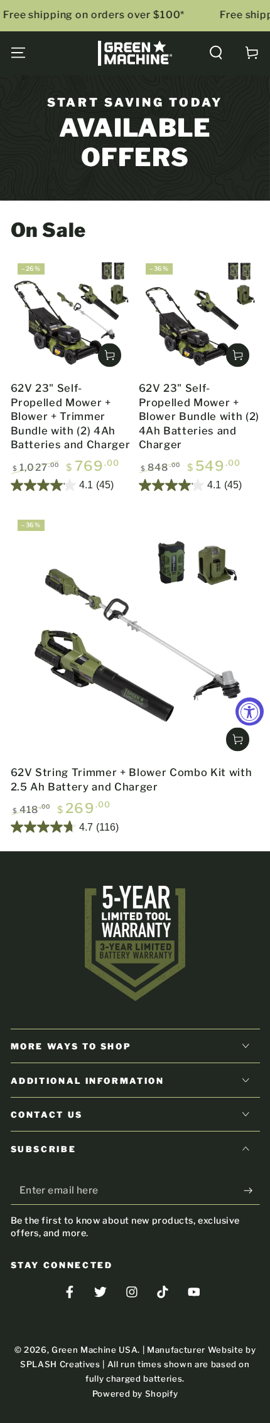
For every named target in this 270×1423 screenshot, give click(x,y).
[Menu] (18, 53)
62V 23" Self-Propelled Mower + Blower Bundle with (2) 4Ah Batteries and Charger (199, 416)
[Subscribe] (251, 1190)
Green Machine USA (94, 1350)
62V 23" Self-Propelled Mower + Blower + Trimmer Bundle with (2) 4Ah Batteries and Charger (71, 416)
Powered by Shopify (135, 1394)
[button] (216, 53)
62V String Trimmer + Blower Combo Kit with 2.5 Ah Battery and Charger (131, 779)
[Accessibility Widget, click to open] (249, 712)
